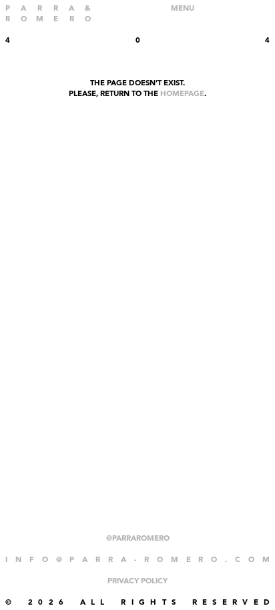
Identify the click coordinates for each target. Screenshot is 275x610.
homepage (182, 94)
